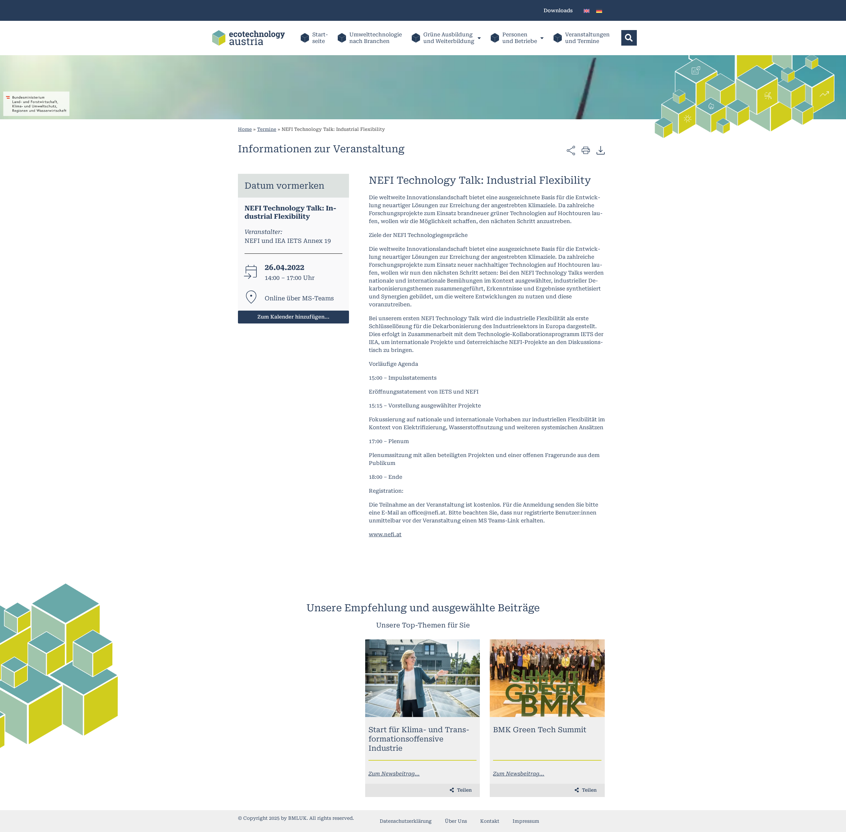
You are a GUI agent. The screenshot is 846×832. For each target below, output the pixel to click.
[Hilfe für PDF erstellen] (600, 150)
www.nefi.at (385, 534)
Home (245, 129)
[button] (629, 38)
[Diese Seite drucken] (586, 150)
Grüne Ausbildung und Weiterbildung (448, 37)
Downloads (558, 11)
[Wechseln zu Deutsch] (599, 10)
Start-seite (320, 37)
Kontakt (489, 821)
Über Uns (456, 821)
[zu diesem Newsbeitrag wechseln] (422, 678)
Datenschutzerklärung (406, 821)
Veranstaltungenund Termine (587, 37)
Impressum (526, 821)
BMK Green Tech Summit (539, 730)
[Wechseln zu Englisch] (586, 10)
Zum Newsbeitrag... (394, 774)
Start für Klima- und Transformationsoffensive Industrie (418, 739)
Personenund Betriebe (519, 37)
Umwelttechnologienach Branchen (375, 37)
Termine (266, 129)
